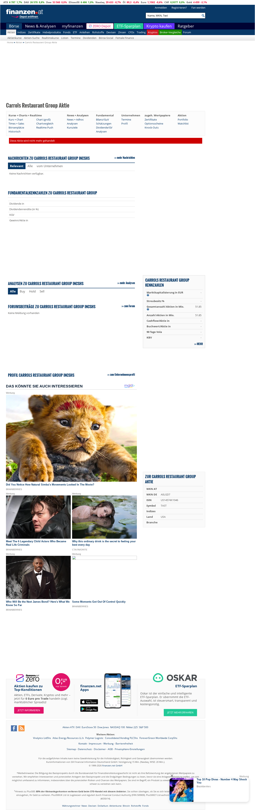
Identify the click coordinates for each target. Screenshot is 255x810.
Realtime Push (44, 127)
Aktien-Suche (31, 38)
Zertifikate (34, 32)
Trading (141, 32)
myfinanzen (72, 26)
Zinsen (122, 32)
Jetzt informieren (29, 710)
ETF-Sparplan (128, 26)
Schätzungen (103, 123)
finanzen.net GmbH (112, 765)
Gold (189, 2)
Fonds (67, 32)
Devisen (111, 32)
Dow (48, 2)
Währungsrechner (71, 805)
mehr (200, 344)
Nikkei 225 (132, 727)
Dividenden (89, 38)
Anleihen (84, 32)
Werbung (108, 743)
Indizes (21, 32)
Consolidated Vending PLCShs (121, 738)
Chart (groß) (43, 119)
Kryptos (152, 32)
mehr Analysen (127, 283)
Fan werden (198, 7)
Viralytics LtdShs (42, 738)
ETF (75, 32)
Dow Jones (103, 727)
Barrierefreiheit (124, 743)
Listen (64, 38)
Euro (143, 2)
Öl (124, 2)
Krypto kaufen (159, 26)
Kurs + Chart (16, 119)
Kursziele (72, 127)
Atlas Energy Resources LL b (68, 738)
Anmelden (161, 7)
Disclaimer (100, 749)
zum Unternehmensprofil (122, 375)
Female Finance (125, 38)
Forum (187, 32)
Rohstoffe (98, 32)
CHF (166, 2)
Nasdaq (100, 2)
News (84, 805)
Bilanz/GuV (102, 119)
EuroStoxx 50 (89, 727)
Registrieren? (179, 7)
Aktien (11, 32)
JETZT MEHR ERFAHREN (180, 712)
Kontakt (82, 743)
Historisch (15, 131)
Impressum (95, 743)
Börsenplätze (16, 127)
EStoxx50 (74, 2)
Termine (75, 38)
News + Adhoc (75, 119)
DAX (26, 2)
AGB (110, 749)
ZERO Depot (102, 26)
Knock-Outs (152, 127)
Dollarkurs (103, 805)
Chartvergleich (44, 123)
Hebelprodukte (52, 32)
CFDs (131, 32)
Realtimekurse (50, 38)
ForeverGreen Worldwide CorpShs (158, 738)
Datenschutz (85, 749)
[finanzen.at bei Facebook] (14, 728)
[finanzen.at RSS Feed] (22, 728)
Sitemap (71, 749)
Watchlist (183, 123)
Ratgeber (186, 26)
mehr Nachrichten (126, 158)
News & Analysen (40, 26)
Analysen (72, 123)
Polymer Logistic (94, 738)
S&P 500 (143, 727)
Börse (14, 26)
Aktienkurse (14, 38)
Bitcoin (126, 805)
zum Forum (129, 306)
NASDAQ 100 (117, 727)
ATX (5, 2)
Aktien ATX (69, 727)
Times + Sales (16, 123)
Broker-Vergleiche (170, 32)
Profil (124, 123)
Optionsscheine (154, 123)
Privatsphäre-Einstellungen (130, 749)
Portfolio (183, 119)
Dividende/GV (104, 127)
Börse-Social (106, 38)
